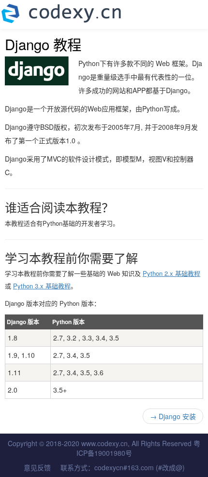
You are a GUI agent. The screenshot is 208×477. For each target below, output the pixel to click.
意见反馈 (37, 467)
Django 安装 (173, 416)
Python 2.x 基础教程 (171, 273)
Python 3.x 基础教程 (42, 285)
